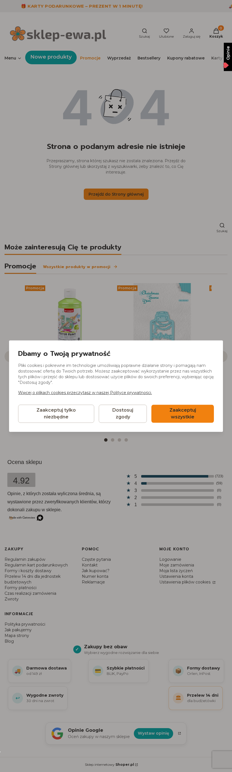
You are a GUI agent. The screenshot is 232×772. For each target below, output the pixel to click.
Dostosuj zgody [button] (122, 413)
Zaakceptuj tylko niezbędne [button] (56, 413)
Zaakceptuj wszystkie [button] (182, 413)
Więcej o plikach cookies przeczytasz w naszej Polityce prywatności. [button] (85, 392)
